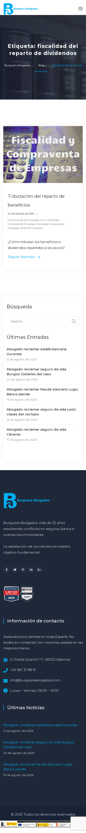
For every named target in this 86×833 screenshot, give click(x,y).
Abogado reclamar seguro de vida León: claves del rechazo (41, 411)
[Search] (73, 321)
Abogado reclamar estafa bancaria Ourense (36, 351)
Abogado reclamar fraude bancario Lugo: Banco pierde (42, 391)
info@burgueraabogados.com (35, 680)
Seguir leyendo (21, 257)
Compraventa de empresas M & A (27, 220)
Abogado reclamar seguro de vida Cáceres (36, 431)
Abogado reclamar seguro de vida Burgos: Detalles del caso (36, 371)
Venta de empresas (31, 228)
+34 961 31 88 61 (23, 670)
